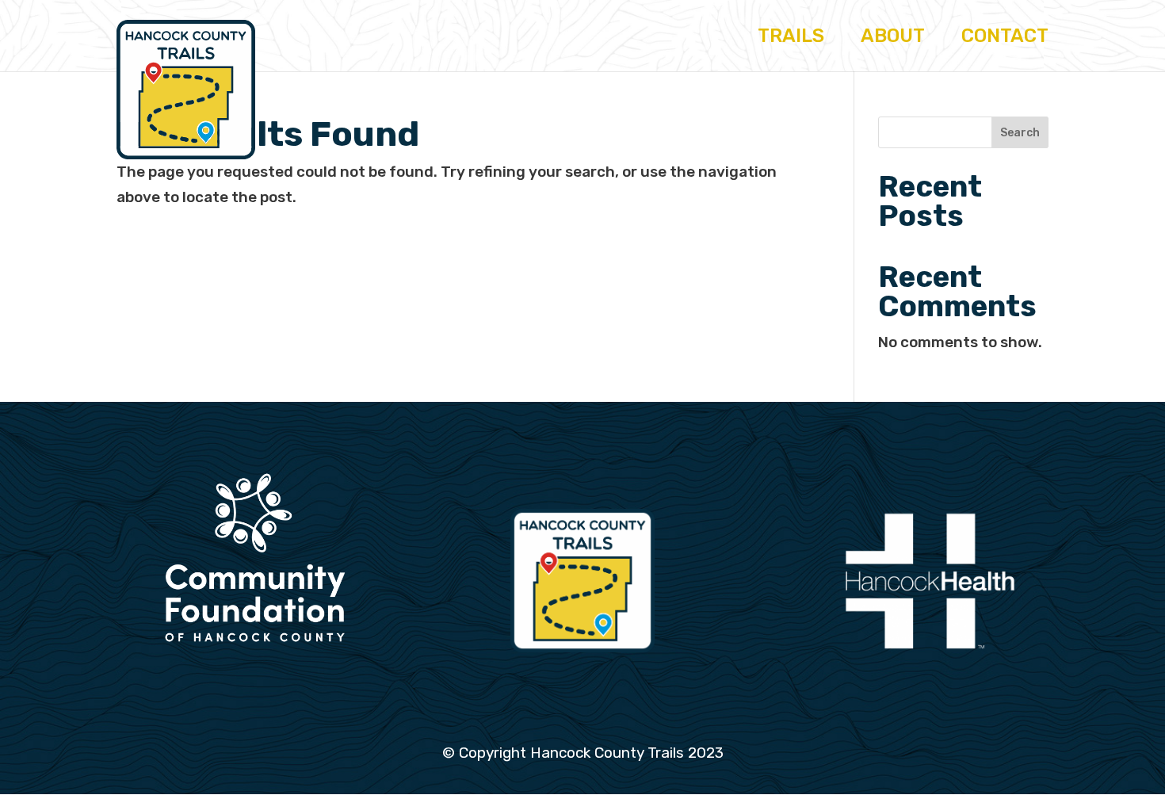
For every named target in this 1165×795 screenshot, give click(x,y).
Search (1020, 133)
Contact (1004, 38)
